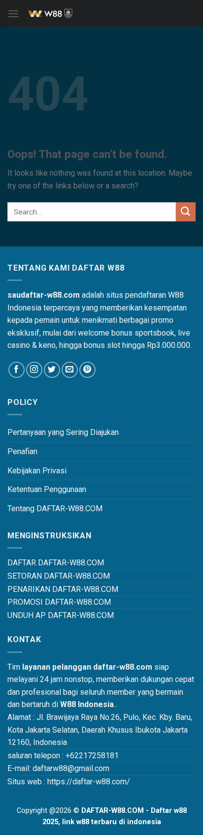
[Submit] (186, 211)
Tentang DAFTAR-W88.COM (54, 508)
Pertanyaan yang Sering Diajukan (63, 432)
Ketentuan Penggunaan (46, 489)
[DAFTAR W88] (101, 13)
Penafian (22, 451)
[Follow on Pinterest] (87, 370)
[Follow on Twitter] (52, 370)
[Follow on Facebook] (16, 370)
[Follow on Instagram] (34, 370)
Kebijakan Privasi (37, 470)
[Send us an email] (70, 370)
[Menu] (13, 13)
